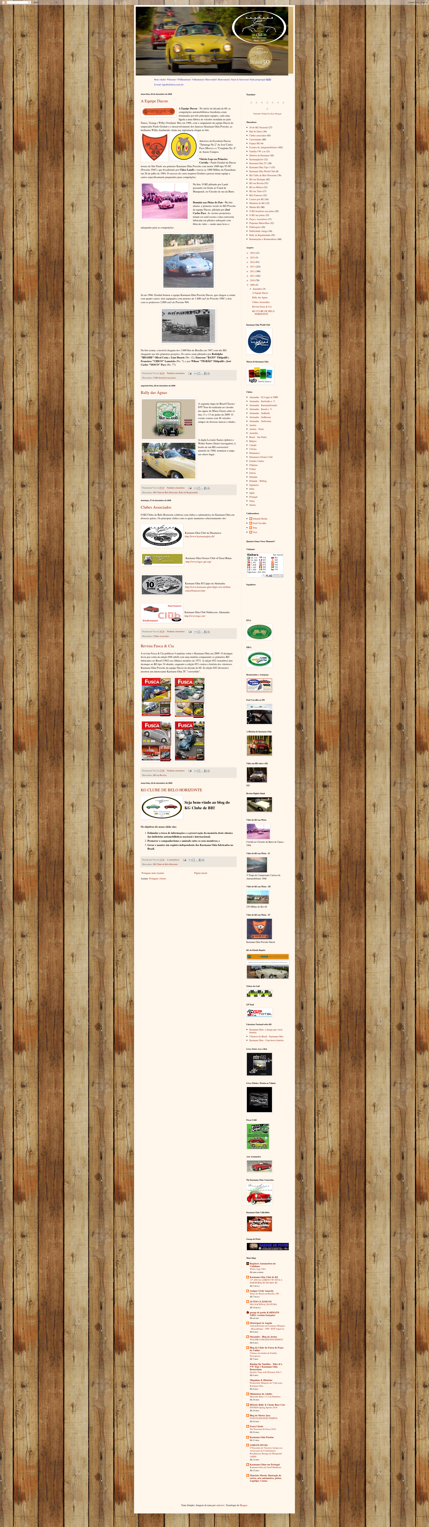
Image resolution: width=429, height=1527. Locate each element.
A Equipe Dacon (154, 100)
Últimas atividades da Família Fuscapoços (263, 1354)
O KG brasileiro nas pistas (164, 377)
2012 (252, 271)
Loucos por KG (256, 199)
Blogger (243, 1505)
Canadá (252, 445)
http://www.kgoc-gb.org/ (198, 561)
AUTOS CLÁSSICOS (261, 1301)
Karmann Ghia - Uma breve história (266, 1040)
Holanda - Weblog (258, 480)
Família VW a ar (257, 151)
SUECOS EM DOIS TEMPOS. (264, 1418)
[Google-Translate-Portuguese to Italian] (267, 104)
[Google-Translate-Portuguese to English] (278, 104)
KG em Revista (159, 775)
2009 (252, 284)
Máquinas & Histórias (261, 1380)
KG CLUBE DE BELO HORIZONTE (171, 789)
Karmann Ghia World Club (262, 171)
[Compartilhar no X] (202, 373)
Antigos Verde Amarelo (261, 1291)
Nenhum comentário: (176, 373)
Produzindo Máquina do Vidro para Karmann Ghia (266, 1384)
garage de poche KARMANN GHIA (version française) (264, 1314)
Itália (251, 488)
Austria (252, 425)
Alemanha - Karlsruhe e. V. (262, 401)
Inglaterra (254, 485)
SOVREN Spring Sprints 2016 (263, 1407)
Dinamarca (254, 453)
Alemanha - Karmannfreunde (263, 405)
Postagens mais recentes (153, 873)
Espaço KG (254, 143)
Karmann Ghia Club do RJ (264, 1277)
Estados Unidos (256, 461)
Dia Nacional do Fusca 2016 (263, 1429)
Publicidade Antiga (258, 231)
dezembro (258, 288)
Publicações (254, 227)
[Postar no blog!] (199, 373)
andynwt (220, 1505)
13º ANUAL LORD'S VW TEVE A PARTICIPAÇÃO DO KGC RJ (266, 1281)
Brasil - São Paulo (258, 437)
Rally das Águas (154, 392)
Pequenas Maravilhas (259, 223)
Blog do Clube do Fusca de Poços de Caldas (266, 1349)
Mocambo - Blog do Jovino (263, 1336)
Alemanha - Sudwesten (260, 421)
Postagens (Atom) (157, 878)
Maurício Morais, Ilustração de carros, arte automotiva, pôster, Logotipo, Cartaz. (266, 1478)
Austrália (253, 433)
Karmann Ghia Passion (262, 1437)
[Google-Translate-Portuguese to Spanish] (267, 110)
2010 (252, 280)
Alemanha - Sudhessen (260, 417)
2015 (252, 257)
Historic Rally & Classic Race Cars (267, 1404)
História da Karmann (259, 155)
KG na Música (256, 187)
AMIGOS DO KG (259, 1445)
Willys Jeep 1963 (258, 1268)
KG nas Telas (255, 191)
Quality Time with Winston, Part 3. (266, 1372)
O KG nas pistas (256, 215)
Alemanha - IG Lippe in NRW (263, 397)
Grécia (252, 472)
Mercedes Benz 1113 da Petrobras (265, 1396)
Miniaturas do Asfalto (261, 1394)
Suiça (252, 500)
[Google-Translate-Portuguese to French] (256, 104)
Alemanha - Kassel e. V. (260, 409)
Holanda (253, 476)
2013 (252, 266)
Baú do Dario (255, 131)
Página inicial (200, 873)
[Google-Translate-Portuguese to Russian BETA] (283, 104)
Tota (255, 527)
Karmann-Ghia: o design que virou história (265, 1031)
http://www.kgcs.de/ (195, 615)
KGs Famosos (255, 195)
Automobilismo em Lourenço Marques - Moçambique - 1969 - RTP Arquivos (267, 1327)
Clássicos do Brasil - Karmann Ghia (266, 1036)
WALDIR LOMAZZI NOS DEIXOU (266, 1339)
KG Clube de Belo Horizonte (165, 492)
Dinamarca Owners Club (261, 457)
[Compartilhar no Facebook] (205, 373)
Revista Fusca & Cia (157, 645)
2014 (252, 262)
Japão (252, 492)
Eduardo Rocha (260, 518)
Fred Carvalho (259, 523)
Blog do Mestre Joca (260, 1415)
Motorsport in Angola (261, 1323)
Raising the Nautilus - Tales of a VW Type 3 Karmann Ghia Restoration (266, 1366)
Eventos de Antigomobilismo (263, 147)
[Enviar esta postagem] (190, 373)
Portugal (253, 496)
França (252, 468)
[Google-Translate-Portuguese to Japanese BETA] (272, 104)
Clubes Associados (156, 507)
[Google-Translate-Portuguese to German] (262, 104)
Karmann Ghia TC (258, 163)
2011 (252, 275)
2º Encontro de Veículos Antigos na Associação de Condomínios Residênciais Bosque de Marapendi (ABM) (266, 1452)
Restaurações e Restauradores (263, 239)
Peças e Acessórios (258, 219)
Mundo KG (254, 207)
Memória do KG (257, 203)
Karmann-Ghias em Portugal (265, 1464)
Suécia (252, 504)
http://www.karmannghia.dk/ (200, 536)
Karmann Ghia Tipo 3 (259, 167)
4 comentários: (173, 859)
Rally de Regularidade (188, 492)
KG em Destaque (257, 179)
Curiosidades (255, 139)
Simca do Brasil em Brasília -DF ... (265, 1293)
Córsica (252, 448)
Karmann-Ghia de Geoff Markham (265, 1467)
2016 (252, 252)
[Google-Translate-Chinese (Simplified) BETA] (251, 104)
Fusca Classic (256, 1426)
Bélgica (252, 441)
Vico (255, 532)
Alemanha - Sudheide (259, 413)
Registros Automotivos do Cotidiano (263, 1265)
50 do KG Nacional (258, 127)
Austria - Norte (256, 429)
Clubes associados (161, 636)
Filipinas (253, 465)
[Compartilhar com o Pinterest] (208, 373)
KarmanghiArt (256, 159)
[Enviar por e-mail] (195, 373)
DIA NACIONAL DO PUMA (263, 1304)
